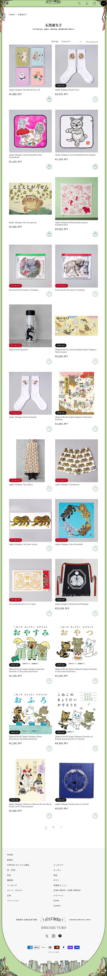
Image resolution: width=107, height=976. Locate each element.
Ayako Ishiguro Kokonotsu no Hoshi (72, 804)
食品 (55, 875)
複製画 (10, 880)
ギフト (56, 880)
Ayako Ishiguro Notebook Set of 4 (24, 90)
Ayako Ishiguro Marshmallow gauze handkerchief (71, 223)
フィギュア (12, 885)
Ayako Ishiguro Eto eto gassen (23, 222)
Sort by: (55, 41)
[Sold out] (49, 294)
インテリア (58, 865)
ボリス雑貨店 (56, 952)
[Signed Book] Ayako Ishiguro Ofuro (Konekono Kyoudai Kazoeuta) (25, 738)
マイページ (58, 895)
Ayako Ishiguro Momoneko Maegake (72, 604)
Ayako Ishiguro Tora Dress (21, 485)
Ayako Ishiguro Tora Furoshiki (69, 544)
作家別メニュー (60, 885)
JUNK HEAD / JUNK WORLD (67, 890)
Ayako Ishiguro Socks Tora (67, 90)
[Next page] (61, 827)
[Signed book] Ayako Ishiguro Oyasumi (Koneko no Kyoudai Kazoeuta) (27, 670)
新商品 (10, 860)
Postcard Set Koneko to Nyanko (23, 290)
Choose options (95, 99)
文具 (9, 895)
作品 (9, 875)
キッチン (57, 870)
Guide (56, 900)
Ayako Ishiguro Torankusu (67, 485)
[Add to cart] (49, 99)
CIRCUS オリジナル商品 (18, 865)
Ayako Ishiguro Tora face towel (23, 544)
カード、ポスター (15, 890)
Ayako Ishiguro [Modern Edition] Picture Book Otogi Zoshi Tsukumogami (30, 805)
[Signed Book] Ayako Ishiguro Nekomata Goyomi (73, 418)
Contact (57, 906)
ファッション (13, 900)
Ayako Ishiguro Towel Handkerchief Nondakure (25, 156)
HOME (10, 855)
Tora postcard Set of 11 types (22, 604)
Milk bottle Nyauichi (18, 350)
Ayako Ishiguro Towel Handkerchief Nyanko (75, 155)
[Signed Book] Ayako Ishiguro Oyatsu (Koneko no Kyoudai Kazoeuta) (76, 670)
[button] (79, 3)
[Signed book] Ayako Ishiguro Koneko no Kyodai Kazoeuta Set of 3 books (74, 738)
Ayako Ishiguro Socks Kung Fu (23, 417)
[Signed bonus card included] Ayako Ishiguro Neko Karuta (76, 351)
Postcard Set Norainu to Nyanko (70, 290)
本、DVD (11, 870)
